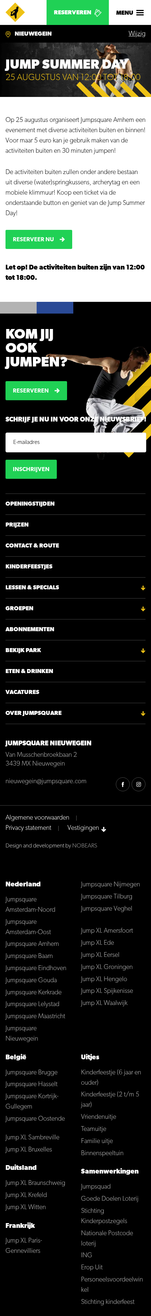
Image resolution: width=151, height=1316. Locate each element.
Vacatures (22, 692)
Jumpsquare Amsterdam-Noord (30, 905)
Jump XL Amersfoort (107, 931)
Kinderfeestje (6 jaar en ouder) (111, 1078)
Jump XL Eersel (100, 955)
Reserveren (72, 13)
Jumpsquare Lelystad (32, 1004)
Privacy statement (28, 828)
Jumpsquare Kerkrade (33, 993)
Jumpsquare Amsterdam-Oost (28, 927)
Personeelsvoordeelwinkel (112, 1285)
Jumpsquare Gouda (31, 980)
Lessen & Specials (32, 588)
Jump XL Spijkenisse (107, 991)
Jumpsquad (96, 1187)
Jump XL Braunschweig (35, 1183)
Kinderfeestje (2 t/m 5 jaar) (110, 1100)
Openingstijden (30, 504)
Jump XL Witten (25, 1207)
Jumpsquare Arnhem (32, 944)
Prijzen (17, 525)
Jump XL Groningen (107, 967)
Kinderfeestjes (28, 567)
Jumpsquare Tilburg (106, 897)
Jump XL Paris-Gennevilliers (23, 1246)
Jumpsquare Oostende (35, 1119)
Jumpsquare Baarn (29, 956)
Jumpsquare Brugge (31, 1073)
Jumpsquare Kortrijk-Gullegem (32, 1101)
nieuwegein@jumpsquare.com (45, 781)
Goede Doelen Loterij (110, 1199)
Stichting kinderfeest (108, 1302)
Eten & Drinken (29, 672)
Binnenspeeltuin (102, 1153)
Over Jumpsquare (33, 713)
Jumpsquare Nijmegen (110, 885)
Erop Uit (92, 1268)
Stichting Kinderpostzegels (104, 1216)
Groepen (19, 609)
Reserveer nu (33, 240)
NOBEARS (84, 846)
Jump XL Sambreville (32, 1138)
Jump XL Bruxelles (28, 1150)
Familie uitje (97, 1141)
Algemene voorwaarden (37, 818)
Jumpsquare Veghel (106, 909)
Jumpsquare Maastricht (35, 1016)
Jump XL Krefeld (26, 1195)
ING (86, 1255)
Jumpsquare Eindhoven (35, 968)
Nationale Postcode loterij (107, 1238)
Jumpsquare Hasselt (31, 1084)
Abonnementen (29, 630)
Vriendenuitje (98, 1117)
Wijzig (137, 34)
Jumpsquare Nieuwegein (21, 1034)
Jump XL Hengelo (104, 979)
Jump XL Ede (97, 943)
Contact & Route (32, 546)
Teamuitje (93, 1129)
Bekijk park (23, 651)
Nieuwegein (33, 34)
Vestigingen (83, 828)
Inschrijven (31, 470)
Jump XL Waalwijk (104, 1003)
